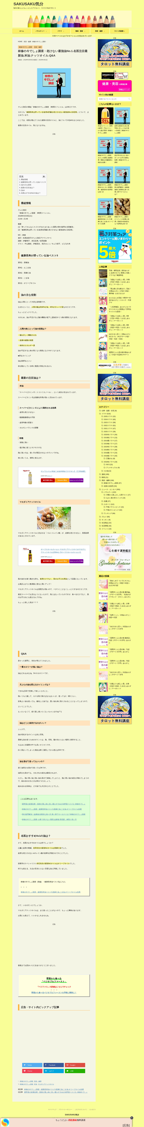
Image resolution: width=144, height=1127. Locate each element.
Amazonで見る (62, 480)
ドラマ (104, 414)
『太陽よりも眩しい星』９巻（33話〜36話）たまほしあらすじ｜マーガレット (119, 345)
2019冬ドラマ (109, 447)
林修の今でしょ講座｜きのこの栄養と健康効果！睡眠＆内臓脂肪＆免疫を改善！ (105, 159)
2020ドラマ (108, 431)
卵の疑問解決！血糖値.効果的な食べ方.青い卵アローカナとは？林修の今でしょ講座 (53, 814)
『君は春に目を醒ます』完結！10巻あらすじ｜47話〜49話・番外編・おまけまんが (120, 291)
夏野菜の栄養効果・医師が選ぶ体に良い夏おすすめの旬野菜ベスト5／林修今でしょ (53, 804)
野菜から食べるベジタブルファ (44, 993)
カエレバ (49, 475)
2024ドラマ (108, 419)
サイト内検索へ (119, 31)
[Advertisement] (54, 151)
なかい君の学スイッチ (114, 498)
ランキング (108, 513)
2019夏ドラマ (109, 441)
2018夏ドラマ (109, 453)
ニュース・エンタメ (109, 489)
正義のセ (109, 458)
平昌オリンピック (112, 510)
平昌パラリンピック (113, 507)
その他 (106, 471)
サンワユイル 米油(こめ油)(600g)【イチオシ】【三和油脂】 (63, 471)
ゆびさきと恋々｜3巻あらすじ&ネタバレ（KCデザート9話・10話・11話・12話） (119, 336)
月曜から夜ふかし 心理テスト (116, 495)
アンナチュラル (111, 467)
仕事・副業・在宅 (108, 411)
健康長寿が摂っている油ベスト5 (33, 182)
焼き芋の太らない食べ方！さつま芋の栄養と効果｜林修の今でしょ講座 (122, 159)
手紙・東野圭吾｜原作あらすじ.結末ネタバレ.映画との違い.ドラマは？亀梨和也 (120, 273)
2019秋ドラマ (109, 437)
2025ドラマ (108, 416)
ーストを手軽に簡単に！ (66, 993)
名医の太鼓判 (108, 486)
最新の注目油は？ (28, 188)
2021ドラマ (108, 428)
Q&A (23, 190)
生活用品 (105, 523)
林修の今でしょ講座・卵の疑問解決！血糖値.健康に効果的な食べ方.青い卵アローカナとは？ (122, 189)
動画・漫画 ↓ (80, 31)
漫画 (103, 474)
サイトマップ (52, 1109)
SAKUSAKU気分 (28, 4)
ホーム (21, 31)
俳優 (105, 501)
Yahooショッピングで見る (76, 480)
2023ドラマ (108, 422)
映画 (103, 477)
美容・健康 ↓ (100, 31)
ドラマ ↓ (60, 31)
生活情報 (105, 526)
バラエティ (108, 492)
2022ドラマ (108, 425)
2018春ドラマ (109, 456)
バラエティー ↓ (41, 31)
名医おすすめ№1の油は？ (31, 193)
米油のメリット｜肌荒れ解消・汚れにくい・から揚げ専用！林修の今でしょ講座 (105, 129)
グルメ (104, 517)
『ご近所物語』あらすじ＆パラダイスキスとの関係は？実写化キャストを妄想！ (120, 309)
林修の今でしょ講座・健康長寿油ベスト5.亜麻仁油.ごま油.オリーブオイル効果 (52, 809)
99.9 (107, 464)
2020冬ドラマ (109, 434)
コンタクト (92, 1109)
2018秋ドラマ (109, 450)
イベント (105, 529)
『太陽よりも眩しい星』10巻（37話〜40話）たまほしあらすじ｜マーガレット (119, 282)
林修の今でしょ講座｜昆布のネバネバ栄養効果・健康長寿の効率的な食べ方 (105, 188)
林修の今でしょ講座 (26, 1081)
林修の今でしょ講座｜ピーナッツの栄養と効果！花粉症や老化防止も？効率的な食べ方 (122, 220)
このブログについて (81, 1109)
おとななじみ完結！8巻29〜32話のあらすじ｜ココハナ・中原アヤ (120, 300)
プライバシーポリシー (65, 1109)
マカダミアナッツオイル (46, 1084)
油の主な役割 (26, 185)
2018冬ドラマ (109, 462)
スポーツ (107, 504)
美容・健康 (37, 1081)
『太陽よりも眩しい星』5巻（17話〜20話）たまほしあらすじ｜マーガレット (119, 318)
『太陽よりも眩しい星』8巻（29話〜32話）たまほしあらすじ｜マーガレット (119, 327)
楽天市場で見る (48, 480)
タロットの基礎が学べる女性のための (70, 1120)
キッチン (105, 520)
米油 (35, 1084)
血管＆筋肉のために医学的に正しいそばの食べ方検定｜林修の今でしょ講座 (122, 129)
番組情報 (24, 179)
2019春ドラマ (109, 444)
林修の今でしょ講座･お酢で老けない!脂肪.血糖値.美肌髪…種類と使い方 (49, 819)
